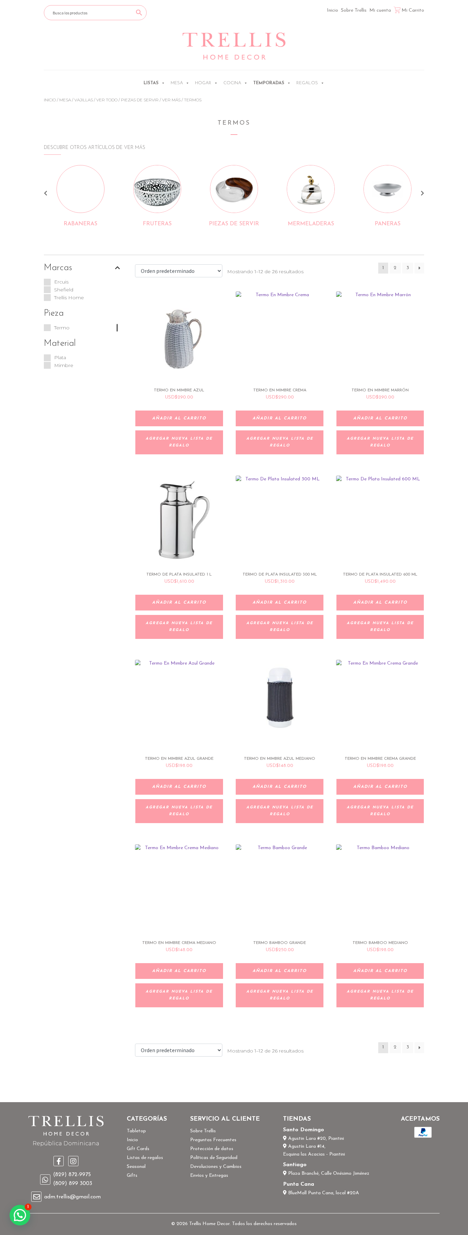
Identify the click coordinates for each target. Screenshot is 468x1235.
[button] (20, 1215)
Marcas (58, 268)
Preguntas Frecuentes (213, 1140)
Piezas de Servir (140, 99)
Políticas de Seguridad (213, 1157)
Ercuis (61, 282)
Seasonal (136, 1166)
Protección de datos (211, 1148)
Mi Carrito (413, 10)
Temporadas (268, 83)
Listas (151, 83)
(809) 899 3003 (72, 1183)
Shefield (63, 290)
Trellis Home (69, 297)
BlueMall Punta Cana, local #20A (323, 1193)
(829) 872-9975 (72, 1174)
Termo (62, 328)
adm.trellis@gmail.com (72, 1197)
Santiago (295, 1165)
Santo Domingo (303, 1130)
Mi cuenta (380, 10)
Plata (60, 357)
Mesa (177, 83)
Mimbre (63, 365)
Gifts (132, 1175)
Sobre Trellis (354, 10)
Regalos (307, 83)
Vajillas (83, 99)
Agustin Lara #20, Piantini (315, 1138)
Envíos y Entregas (209, 1175)
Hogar (203, 83)
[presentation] (45, 194)
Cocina (232, 83)
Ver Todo (107, 99)
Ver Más (171, 99)
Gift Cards (138, 1148)
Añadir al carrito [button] (179, 418)
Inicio (332, 10)
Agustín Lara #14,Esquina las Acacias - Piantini (314, 1150)
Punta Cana (298, 1184)
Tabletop (136, 1131)
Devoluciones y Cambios (216, 1166)
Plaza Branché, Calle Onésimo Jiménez (328, 1173)
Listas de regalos (145, 1157)
